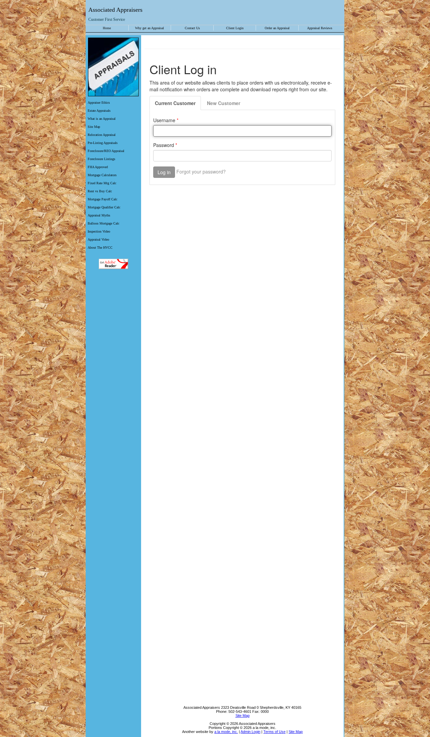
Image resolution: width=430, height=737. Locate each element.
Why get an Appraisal (149, 28)
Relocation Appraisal (102, 135)
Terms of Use (274, 732)
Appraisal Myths (99, 215)
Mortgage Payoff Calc (102, 199)
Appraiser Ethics (99, 102)
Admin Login (250, 732)
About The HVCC (100, 247)
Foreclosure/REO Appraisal (106, 151)
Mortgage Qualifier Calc (104, 207)
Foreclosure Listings (101, 159)
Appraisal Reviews (319, 28)
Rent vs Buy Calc (100, 191)
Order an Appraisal (277, 28)
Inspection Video (99, 231)
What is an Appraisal (102, 118)
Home (107, 28)
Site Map (94, 127)
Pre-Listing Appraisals (103, 143)
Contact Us (192, 28)
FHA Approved (98, 167)
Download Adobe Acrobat (113, 264)
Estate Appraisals (99, 110)
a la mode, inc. (226, 732)
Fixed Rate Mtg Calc (102, 183)
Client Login (235, 28)
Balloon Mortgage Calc (103, 223)
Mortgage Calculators (102, 175)
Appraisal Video (98, 239)
